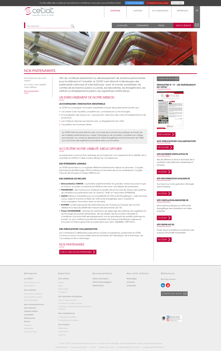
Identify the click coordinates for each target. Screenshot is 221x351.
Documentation (160, 10)
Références (182, 10)
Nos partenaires (31, 91)
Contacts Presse (30, 332)
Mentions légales (62, 347)
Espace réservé (183, 25)
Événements (142, 25)
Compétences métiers (67, 317)
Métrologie (132, 278)
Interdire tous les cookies (158, 3)
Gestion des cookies (106, 347)
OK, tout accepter (135, 3)
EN (197, 10)
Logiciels (61, 335)
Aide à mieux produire (67, 300)
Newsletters (28, 328)
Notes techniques (101, 278)
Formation (131, 285)
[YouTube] (168, 285)
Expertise (138, 10)
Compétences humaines (68, 320)
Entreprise (115, 10)
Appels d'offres (31, 311)
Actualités (122, 25)
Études (61, 282)
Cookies (93, 347)
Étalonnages (63, 289)
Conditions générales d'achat (153, 347)
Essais (60, 286)
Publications (98, 285)
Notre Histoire (29, 286)
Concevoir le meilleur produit (70, 303)
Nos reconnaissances (34, 304)
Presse (161, 25)
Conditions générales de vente (128, 347)
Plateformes (63, 328)
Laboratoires (63, 331)
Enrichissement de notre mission (35, 79)
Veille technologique (102, 282)
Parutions (28, 325)
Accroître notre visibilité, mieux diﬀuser (35, 85)
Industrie (131, 282)
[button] (163, 318)
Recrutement (30, 308)
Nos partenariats (30, 300)
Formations (62, 292)
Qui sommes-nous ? (32, 282)
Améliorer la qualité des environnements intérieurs (74, 307)
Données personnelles (79, 347)
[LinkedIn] (163, 285)
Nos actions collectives (33, 294)
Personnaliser (177, 3)
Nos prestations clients (33, 297)
